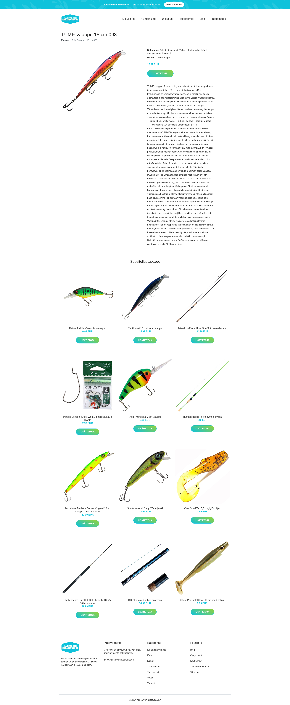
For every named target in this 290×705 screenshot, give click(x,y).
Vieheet (183, 50)
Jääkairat (167, 18)
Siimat (150, 661)
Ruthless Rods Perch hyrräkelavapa (202, 417)
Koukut (159, 53)
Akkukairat (128, 18)
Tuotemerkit (219, 18)
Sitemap (194, 672)
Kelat (149, 655)
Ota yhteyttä (196, 655)
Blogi (203, 18)
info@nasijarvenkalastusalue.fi (119, 659)
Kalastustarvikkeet (169, 50)
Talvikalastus (153, 666)
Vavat (150, 677)
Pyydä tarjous (174, 5)
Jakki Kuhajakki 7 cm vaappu (145, 417)
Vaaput (167, 53)
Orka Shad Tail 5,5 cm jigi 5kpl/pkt (202, 508)
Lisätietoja (160, 73)
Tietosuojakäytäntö (199, 666)
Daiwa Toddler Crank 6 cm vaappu (87, 328)
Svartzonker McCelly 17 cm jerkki (145, 508)
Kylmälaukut (148, 18)
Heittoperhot (186, 18)
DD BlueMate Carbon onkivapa (145, 600)
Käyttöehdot (196, 661)
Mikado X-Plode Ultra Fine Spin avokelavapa (202, 328)
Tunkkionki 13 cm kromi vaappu (145, 328)
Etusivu (65, 40)
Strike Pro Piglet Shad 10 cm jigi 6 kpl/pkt (202, 600)
